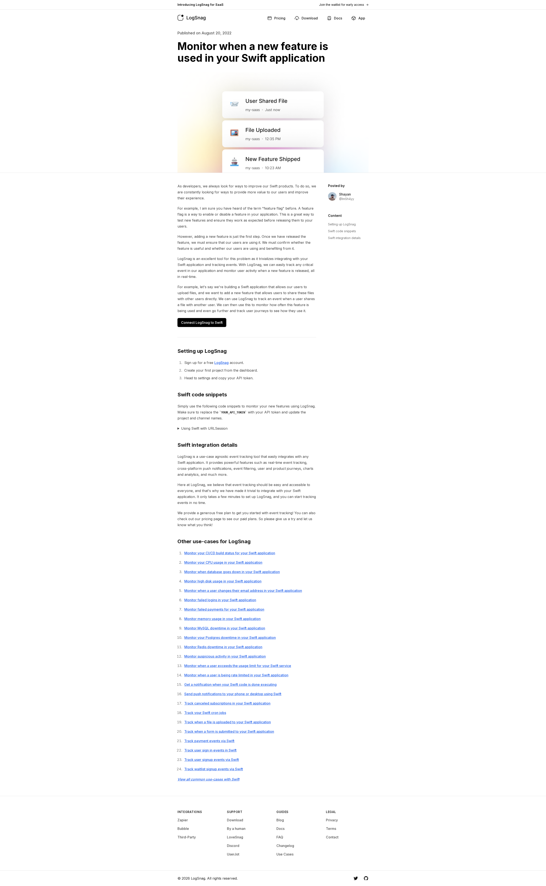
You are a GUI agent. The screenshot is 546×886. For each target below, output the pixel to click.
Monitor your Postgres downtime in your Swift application (230, 637)
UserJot (233, 854)
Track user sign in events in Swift (210, 750)
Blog (280, 820)
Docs (280, 828)
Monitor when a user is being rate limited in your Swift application (236, 675)
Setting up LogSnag (342, 224)
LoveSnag (235, 837)
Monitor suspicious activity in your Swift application (225, 656)
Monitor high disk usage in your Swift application (222, 581)
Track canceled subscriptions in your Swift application (227, 703)
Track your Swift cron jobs (205, 713)
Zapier (182, 820)
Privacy (332, 820)
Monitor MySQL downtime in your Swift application (224, 628)
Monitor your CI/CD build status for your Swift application (229, 553)
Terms (331, 828)
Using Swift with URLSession (204, 428)
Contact (332, 837)
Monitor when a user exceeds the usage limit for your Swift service (237, 666)
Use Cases (284, 854)
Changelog (285, 846)
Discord (233, 846)
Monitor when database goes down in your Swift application (232, 572)
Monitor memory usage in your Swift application (222, 619)
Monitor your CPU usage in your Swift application (223, 562)
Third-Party (186, 837)
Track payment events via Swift (209, 741)
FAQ (279, 837)
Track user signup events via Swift (211, 760)
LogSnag (221, 363)
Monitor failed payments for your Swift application (224, 609)
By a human (236, 828)
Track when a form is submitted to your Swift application (229, 731)
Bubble (183, 828)
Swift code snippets (342, 231)
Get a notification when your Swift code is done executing (230, 684)
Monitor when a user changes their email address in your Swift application (243, 590)
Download (235, 820)
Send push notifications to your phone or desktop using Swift (232, 694)
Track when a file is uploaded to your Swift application (227, 722)
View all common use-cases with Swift (208, 779)
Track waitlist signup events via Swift (213, 769)
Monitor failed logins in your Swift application (220, 600)
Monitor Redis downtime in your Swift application (223, 647)
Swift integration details (344, 238)
